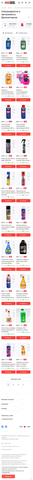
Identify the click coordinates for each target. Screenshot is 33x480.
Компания (4, 404)
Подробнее (6, 472)
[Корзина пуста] (29, 3)
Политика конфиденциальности (10, 446)
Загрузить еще (16, 379)
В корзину (8, 65)
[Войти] (26, 3)
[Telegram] (2, 427)
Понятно (8, 476)
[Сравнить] (14, 41)
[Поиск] (22, 3)
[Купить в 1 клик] (14, 44)
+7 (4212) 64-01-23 (6, 419)
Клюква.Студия (14, 439)
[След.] (23, 385)
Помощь (4, 408)
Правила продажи (6, 449)
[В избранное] (14, 38)
